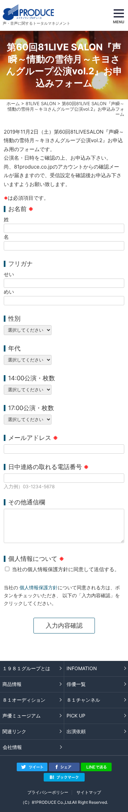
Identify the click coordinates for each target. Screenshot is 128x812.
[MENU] (119, 15)
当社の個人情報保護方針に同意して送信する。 (65, 569)
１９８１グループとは (26, 668)
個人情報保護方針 (38, 587)
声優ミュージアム (21, 715)
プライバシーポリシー (47, 792)
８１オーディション (23, 700)
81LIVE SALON (41, 103)
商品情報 (12, 684)
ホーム (13, 103)
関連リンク (14, 731)
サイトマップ (88, 792)
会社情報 (12, 747)
